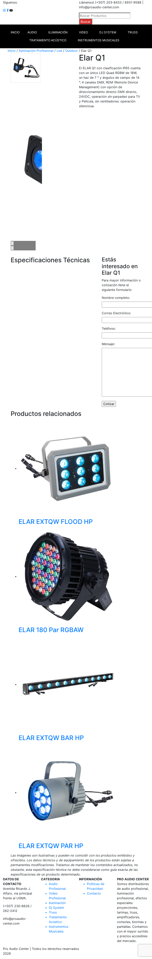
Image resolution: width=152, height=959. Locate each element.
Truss (133, 32)
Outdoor (71, 51)
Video (83, 32)
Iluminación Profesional (36, 51)
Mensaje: (108, 344)
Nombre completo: (116, 298)
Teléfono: (109, 328)
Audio (32, 32)
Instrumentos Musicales (98, 40)
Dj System (107, 32)
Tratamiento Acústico (47, 40)
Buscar (86, 22)
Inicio (15, 32)
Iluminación (57, 32)
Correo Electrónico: (116, 313)
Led (59, 51)
